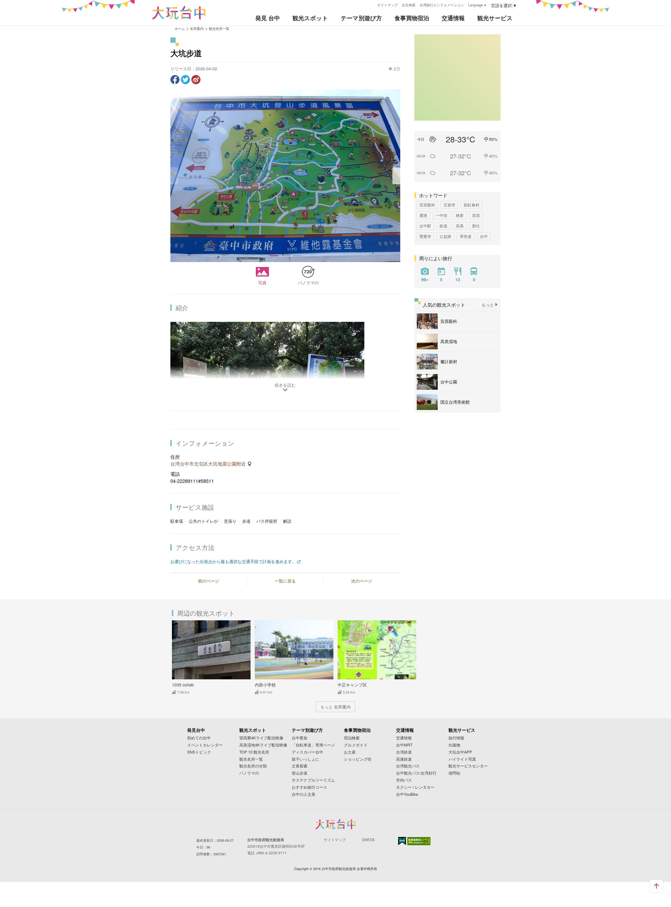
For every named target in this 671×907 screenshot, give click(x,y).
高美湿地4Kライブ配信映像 (263, 745)
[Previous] (174, 175)
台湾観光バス (408, 766)
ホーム (180, 28)
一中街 (441, 215)
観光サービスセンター (468, 766)
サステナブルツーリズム (313, 780)
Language (475, 4)
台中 (484, 236)
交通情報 (404, 738)
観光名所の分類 (253, 766)
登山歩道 (299, 773)
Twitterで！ (185, 79)
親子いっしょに (305, 759)
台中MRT (404, 745)
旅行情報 (456, 738)
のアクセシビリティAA (419, 841)
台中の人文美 (303, 794)
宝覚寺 (449, 204)
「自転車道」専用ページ (313, 745)
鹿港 (423, 215)
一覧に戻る (285, 581)
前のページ (208, 581)
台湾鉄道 (404, 752)
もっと (487, 305)
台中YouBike (407, 794)
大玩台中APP (460, 752)
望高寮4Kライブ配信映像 (261, 738)
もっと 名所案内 (335, 707)
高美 (460, 225)
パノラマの (308, 283)
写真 (262, 283)
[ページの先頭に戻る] (656, 886)
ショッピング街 (357, 759)
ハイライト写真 (462, 759)
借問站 (454, 773)
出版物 (454, 745)
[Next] (396, 175)
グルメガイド (355, 745)
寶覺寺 (425, 236)
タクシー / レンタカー (415, 787)
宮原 (476, 215)
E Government (402, 841)
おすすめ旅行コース (309, 787)
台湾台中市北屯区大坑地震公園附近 (208, 464)
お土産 (350, 752)
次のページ (361, 581)
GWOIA (368, 839)
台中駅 (425, 225)
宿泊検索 (352, 738)
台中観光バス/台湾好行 (416, 773)
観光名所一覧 (219, 28)
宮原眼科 (427, 204)
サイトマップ (387, 4)
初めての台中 (199, 738)
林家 (460, 215)
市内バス (404, 780)
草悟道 (466, 236)
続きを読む (285, 385)
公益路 (445, 236)
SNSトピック (199, 752)
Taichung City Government (335, 824)
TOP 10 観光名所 (254, 752)
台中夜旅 (299, 738)
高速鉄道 (404, 759)
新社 (476, 225)
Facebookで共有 (175, 79)
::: (371, 4)
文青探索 (299, 766)
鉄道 (443, 225)
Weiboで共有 (196, 79)
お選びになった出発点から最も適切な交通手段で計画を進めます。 (233, 561)
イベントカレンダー (205, 745)
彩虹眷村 (471, 204)
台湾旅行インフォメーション (442, 4)
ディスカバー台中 (307, 752)
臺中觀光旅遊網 (178, 13)
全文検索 (408, 4)
